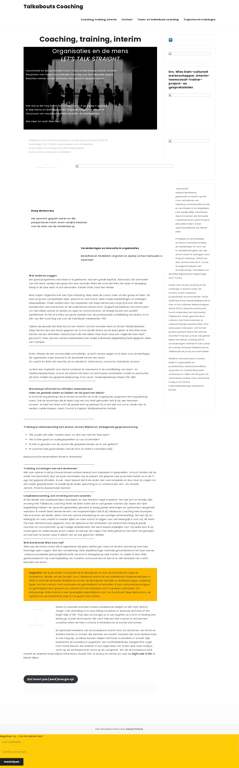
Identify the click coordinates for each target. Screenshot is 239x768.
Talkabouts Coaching (53, 6)
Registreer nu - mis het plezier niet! (21, 736)
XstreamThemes (134, 729)
